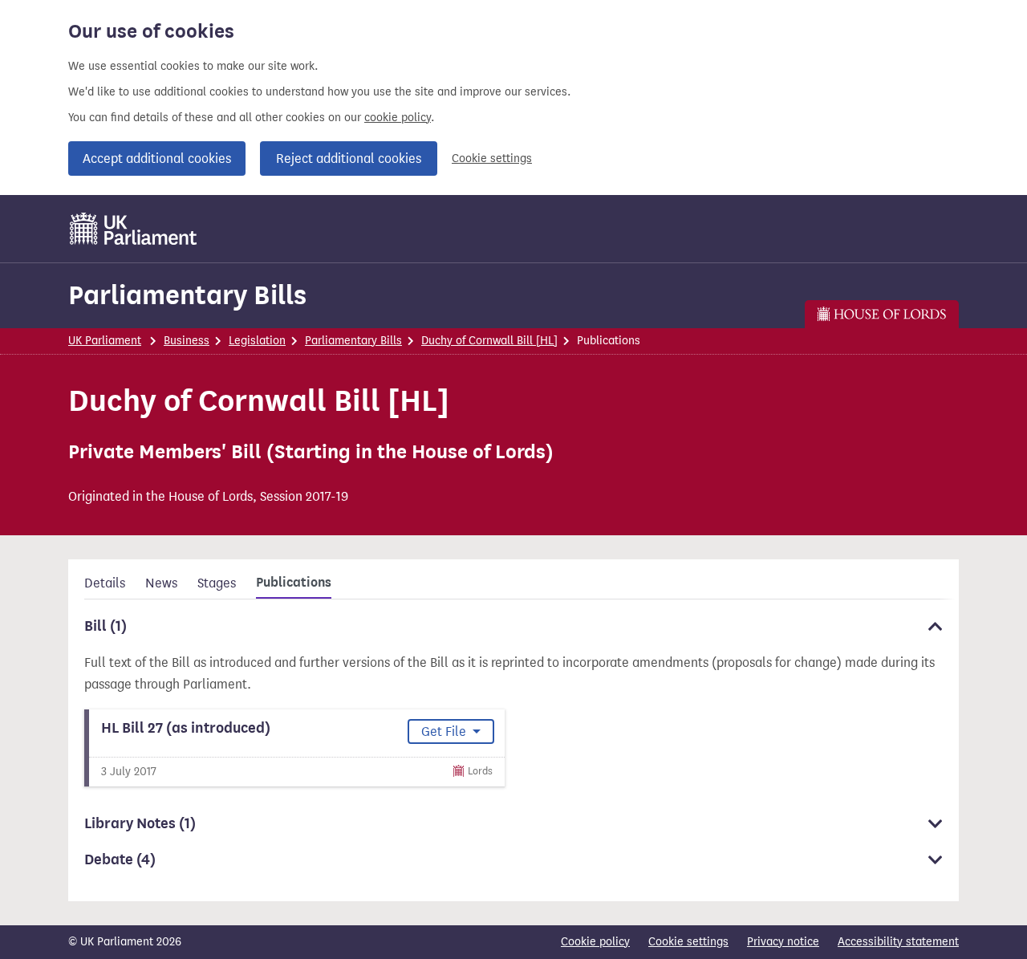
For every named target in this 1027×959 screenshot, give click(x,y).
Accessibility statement (898, 942)
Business (186, 340)
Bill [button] (105, 626)
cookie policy (397, 117)
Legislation (257, 340)
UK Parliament (104, 340)
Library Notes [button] (140, 823)
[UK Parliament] (133, 228)
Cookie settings (492, 158)
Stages (216, 583)
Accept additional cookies (157, 158)
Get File (445, 731)
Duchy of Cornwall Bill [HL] (489, 340)
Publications (293, 583)
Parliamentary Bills (187, 294)
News (161, 583)
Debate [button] (120, 859)
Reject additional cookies (348, 158)
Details (104, 583)
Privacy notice (783, 942)
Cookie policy (595, 942)
